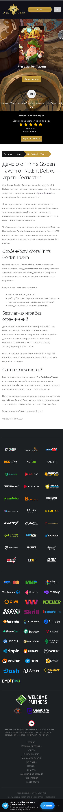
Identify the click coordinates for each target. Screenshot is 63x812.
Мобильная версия (31, 757)
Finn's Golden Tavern (37, 154)
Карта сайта (32, 781)
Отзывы (31, 765)
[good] (35, 124)
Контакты (31, 761)
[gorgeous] (40, 124)
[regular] (30, 124)
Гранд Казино (44, 193)
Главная (8, 154)
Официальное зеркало (31, 773)
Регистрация (31, 777)
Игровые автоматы (31, 745)
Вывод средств (31, 753)
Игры (19, 154)
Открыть (47, 805)
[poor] (26, 124)
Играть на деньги (31, 138)
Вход (39, 9)
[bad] (21, 124)
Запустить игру (31, 79)
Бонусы (31, 749)
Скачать (31, 769)
